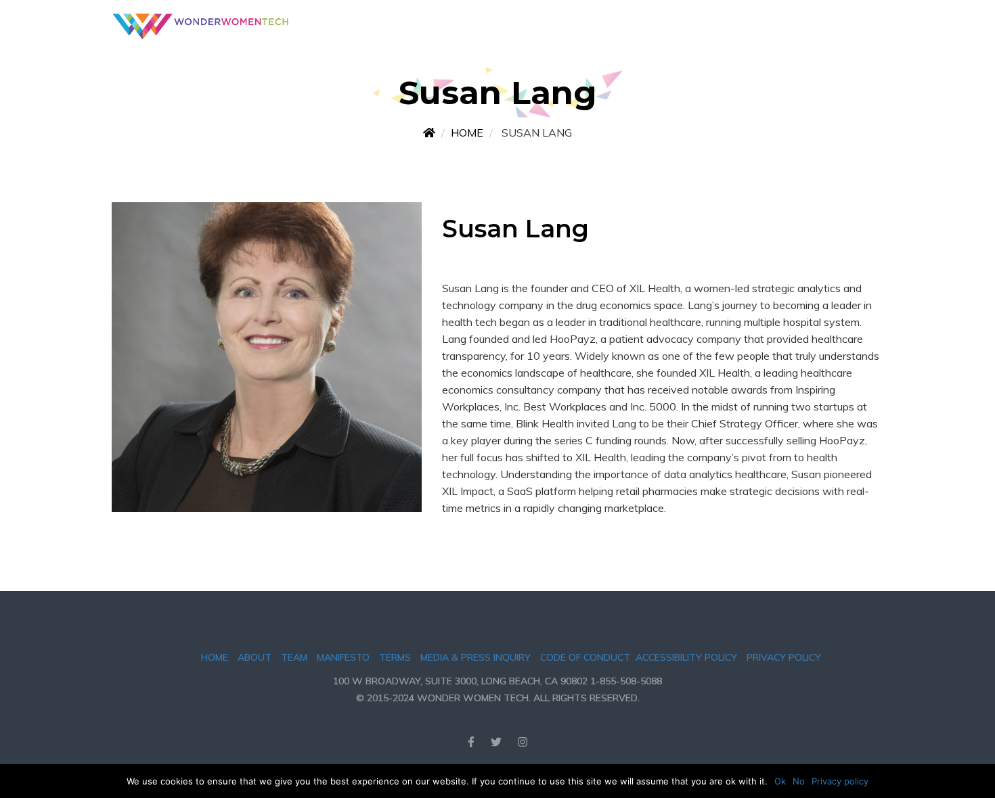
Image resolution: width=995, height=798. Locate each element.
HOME (214, 657)
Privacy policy (840, 781)
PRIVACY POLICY (784, 657)
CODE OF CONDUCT (585, 657)
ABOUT (254, 657)
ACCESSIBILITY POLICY (686, 657)
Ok (780, 781)
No (799, 781)
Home (467, 132)
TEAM (294, 657)
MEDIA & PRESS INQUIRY (475, 657)
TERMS (395, 657)
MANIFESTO (343, 657)
